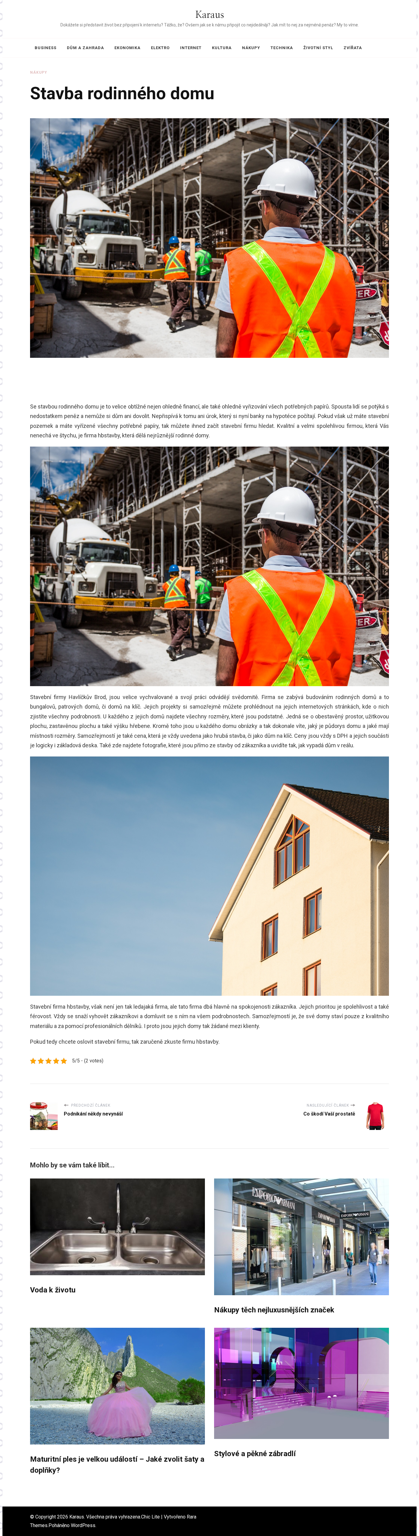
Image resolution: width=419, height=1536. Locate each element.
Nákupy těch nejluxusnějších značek (274, 1310)
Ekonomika (127, 47)
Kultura (222, 47)
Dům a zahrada (85, 47)
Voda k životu (52, 1290)
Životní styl (318, 47)
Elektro (160, 47)
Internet (191, 47)
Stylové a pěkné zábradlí (255, 1453)
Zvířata (353, 47)
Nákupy (251, 47)
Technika (282, 47)
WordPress (83, 1525)
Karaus (209, 15)
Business (45, 47)
